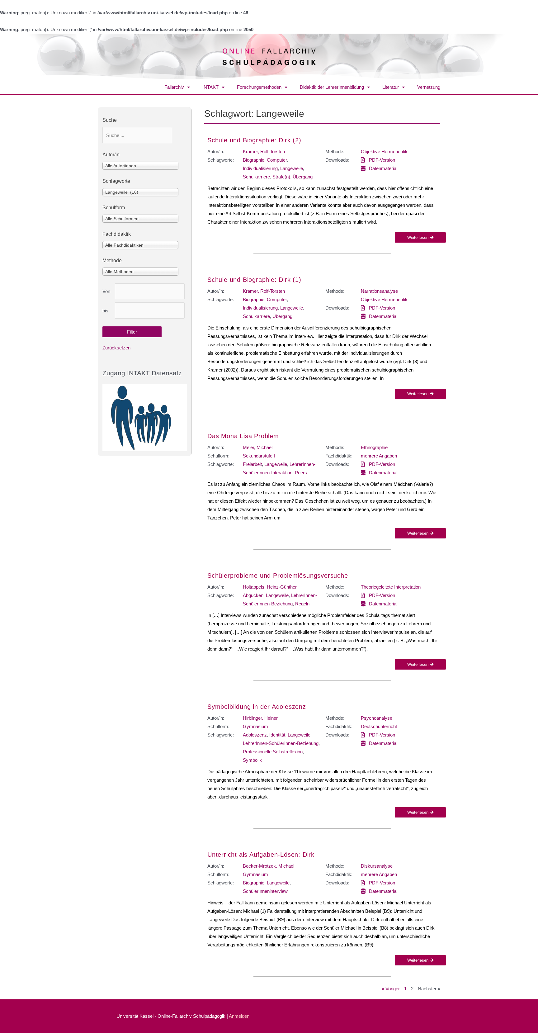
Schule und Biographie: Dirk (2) (254, 140)
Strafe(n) (281, 176)
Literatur (390, 87)
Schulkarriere (256, 176)
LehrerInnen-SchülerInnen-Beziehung (281, 743)
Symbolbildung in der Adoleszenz (256, 706)
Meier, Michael (257, 447)
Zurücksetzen (116, 347)
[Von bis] (150, 291)
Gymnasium (255, 726)
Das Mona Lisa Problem (243, 436)
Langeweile (291, 168)
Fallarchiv (174, 87)
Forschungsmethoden (259, 87)
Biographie (253, 160)
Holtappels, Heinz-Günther (270, 587)
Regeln (302, 603)
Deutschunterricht (379, 726)
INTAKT (210, 87)
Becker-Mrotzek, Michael (268, 866)
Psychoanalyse (376, 718)
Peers (301, 472)
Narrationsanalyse (379, 291)
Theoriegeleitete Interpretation (391, 587)
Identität (277, 734)
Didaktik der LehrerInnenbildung (332, 87)
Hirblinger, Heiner (260, 718)
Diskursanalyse (377, 866)
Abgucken (253, 595)
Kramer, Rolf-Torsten (264, 151)
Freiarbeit (252, 464)
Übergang (303, 176)
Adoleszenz (255, 734)
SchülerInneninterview (265, 891)
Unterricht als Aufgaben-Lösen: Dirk (260, 854)
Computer (277, 160)
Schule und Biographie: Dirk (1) (254, 279)
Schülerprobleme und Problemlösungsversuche (277, 575)
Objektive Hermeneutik (384, 151)
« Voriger (391, 988)
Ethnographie (374, 447)
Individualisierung (260, 168)
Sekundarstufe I (259, 455)
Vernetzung (428, 87)
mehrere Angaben (379, 455)
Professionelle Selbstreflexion (273, 751)
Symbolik (252, 760)
